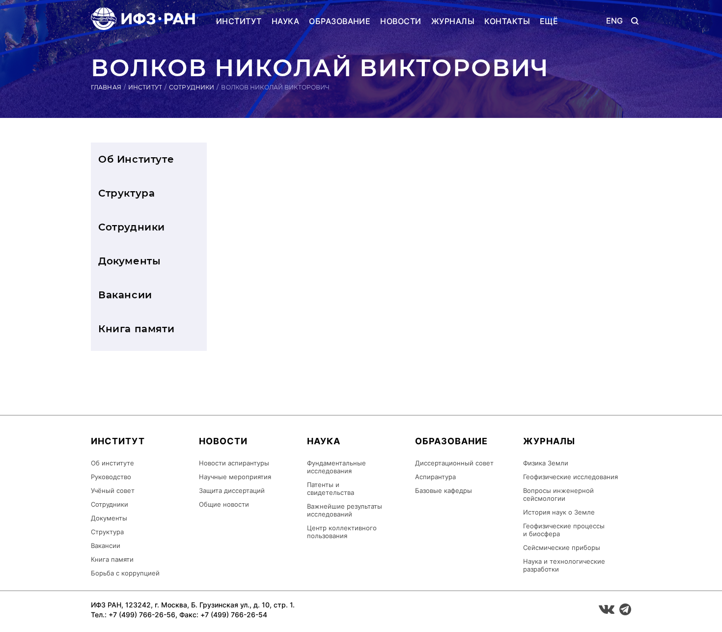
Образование (339, 21)
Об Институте (136, 159)
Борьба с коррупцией (125, 573)
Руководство (111, 477)
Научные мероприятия (235, 477)
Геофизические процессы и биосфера (564, 530)
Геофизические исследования (570, 477)
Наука (285, 21)
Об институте (112, 463)
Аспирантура (435, 477)
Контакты (507, 21)
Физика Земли (545, 463)
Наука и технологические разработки (564, 565)
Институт (239, 21)
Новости (400, 21)
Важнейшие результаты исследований (344, 510)
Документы (129, 261)
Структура (126, 193)
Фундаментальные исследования (336, 467)
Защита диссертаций (232, 490)
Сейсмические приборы (561, 547)
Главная (106, 87)
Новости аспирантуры (234, 463)
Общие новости (224, 504)
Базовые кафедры (443, 490)
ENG (614, 21)
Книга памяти (136, 329)
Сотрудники (191, 87)
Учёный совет (113, 490)
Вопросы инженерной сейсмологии (558, 494)
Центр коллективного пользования (342, 532)
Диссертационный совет (454, 463)
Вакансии (125, 295)
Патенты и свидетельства (330, 488)
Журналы (452, 21)
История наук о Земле (559, 512)
